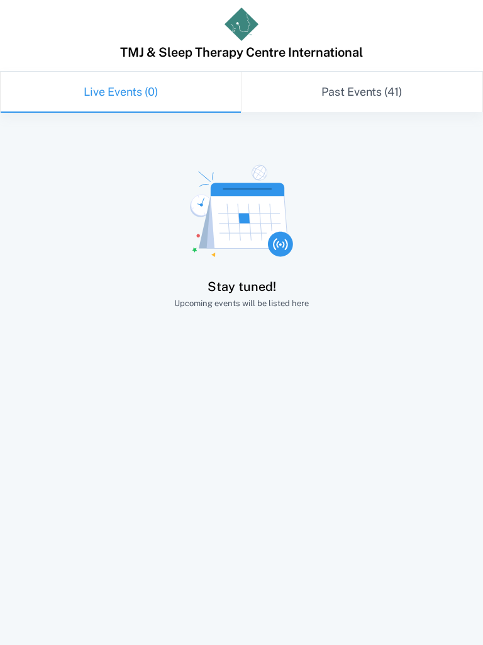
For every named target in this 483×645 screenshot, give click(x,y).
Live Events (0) (121, 91)
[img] (241, 24)
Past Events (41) (361, 91)
